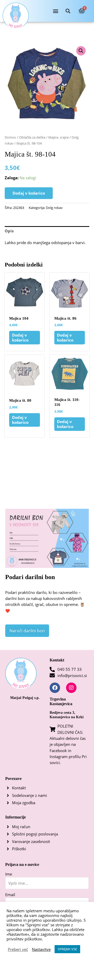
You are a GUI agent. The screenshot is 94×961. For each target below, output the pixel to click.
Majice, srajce (58, 137)
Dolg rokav (54, 207)
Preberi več (18, 949)
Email (10, 894)
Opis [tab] (9, 230)
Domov (10, 137)
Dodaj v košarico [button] (20, 337)
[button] (55, 11)
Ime (8, 874)
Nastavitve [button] (41, 949)
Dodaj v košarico (29, 193)
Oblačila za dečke (32, 137)
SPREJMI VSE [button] (67, 949)
